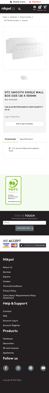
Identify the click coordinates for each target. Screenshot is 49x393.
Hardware (13, 17)
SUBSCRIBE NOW (23, 228)
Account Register (11, 326)
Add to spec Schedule (24, 124)
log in (34, 9)
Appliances (8, 353)
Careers (6, 282)
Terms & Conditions (12, 286)
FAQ (5, 316)
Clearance (36, 2)
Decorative (8, 344)
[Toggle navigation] (13, 8)
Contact (7, 311)
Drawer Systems (25, 17)
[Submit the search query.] (17, 9)
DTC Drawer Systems (11, 20)
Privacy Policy (9, 291)
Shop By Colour (18, 2)
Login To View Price (12, 117)
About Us (7, 268)
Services (7, 272)
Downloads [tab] (10, 139)
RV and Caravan (11, 348)
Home (5, 17)
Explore (6, 277)
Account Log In (10, 321)
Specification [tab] (26, 139)
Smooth (25, 20)
